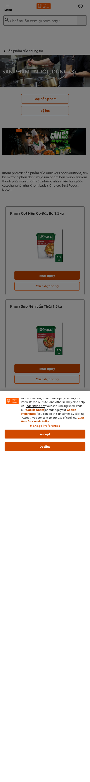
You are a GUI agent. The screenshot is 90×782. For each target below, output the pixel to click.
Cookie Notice (35, 409)
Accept (45, 434)
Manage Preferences (45, 425)
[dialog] (45, 586)
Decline (45, 446)
